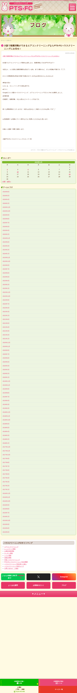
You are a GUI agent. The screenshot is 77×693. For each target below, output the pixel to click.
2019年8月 (6, 393)
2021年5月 (6, 323)
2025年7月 (6, 222)
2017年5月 (6, 474)
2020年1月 (6, 377)
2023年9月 (6, 265)
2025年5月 (6, 226)
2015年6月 (6, 528)
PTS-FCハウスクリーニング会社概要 (16, 562)
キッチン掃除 (8, 553)
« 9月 (4, 181)
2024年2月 (6, 249)
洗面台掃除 (7, 557)
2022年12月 (6, 292)
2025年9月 (6, 215)
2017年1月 (6, 489)
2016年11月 (6, 497)
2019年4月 (6, 400)
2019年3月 (6, 404)
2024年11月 (6, 238)
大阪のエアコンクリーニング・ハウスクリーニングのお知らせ (57, 150)
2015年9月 (6, 524)
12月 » (9, 181)
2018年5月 (6, 427)
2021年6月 (6, 319)
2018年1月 (6, 443)
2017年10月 (6, 455)
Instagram (64, 577)
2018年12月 (6, 412)
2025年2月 (6, 234)
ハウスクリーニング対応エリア (14, 566)
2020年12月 (6, 342)
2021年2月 (6, 335)
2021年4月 (6, 327)
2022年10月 (6, 296)
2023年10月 (6, 261)
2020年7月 (6, 354)
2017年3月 (6, 482)
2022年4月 (6, 308)
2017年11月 (6, 451)
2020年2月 (6, 373)
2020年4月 (6, 366)
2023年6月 (6, 273)
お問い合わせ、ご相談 (11, 568)
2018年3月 (6, 435)
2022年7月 (6, 304)
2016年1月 (6, 516)
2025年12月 (6, 207)
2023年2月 (6, 284)
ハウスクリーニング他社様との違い (15, 564)
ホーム (3, 40)
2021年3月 (6, 331)
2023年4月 (6, 280)
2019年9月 (6, 389)
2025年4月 (6, 230)
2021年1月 (6, 338)
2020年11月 (6, 346)
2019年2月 (6, 408)
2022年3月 (6, 311)
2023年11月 (6, 257)
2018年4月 (6, 431)
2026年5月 (6, 195)
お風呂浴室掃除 (9, 551)
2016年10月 (6, 501)
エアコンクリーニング (11, 547)
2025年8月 (6, 219)
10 (18, 172)
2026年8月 (6, 192)
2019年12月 (6, 381)
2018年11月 (6, 416)
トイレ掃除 (7, 555)
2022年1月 (6, 315)
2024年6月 (6, 242)
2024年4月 (6, 246)
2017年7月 (6, 466)
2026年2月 (6, 203)
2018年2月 (6, 439)
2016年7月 (6, 513)
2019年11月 (6, 385)
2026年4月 (6, 199)
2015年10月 (6, 520)
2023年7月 (6, 269)
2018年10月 (6, 420)
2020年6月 (6, 358)
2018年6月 (6, 424)
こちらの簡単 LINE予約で (13, 577)
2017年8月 (6, 462)
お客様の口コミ (38, 585)
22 (69, 174)
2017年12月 (6, 447)
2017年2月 (6, 485)
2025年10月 (6, 211)
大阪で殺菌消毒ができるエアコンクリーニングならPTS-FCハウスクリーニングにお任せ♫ (31, 56)
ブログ (38, 150)
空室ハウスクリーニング (12, 560)
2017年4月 (6, 478)
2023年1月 (6, 288)
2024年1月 (6, 253)
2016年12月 (6, 493)
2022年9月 (6, 300)
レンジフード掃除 (10, 549)
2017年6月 (6, 470)
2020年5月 (6, 362)
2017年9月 (6, 458)
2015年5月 (6, 532)
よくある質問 (13, 585)
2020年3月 (6, 369)
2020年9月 (6, 350)
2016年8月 (6, 509)
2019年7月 (6, 397)
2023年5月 (6, 277)
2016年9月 (6, 505)
